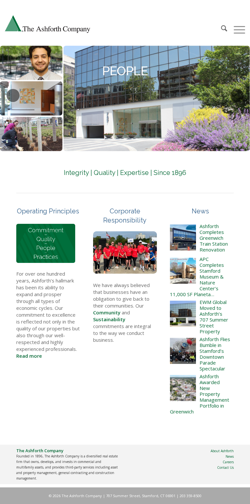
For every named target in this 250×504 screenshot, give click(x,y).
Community (106, 312)
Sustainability (109, 319)
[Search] (221, 24)
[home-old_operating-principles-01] (45, 243)
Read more (29, 356)
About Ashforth (222, 451)
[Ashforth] (47, 24)
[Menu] (236, 24)
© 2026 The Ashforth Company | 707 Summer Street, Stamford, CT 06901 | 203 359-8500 (125, 495)
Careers (228, 462)
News (230, 456)
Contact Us (225, 467)
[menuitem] (221, 24)
